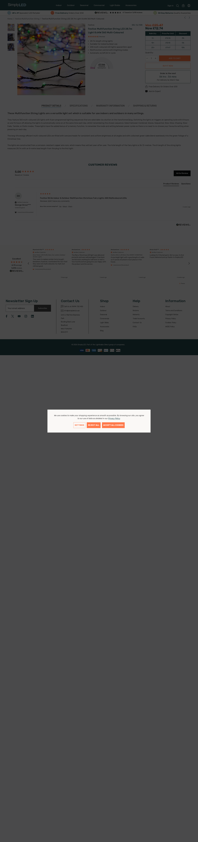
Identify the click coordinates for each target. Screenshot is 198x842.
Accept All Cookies (113, 425)
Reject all (93, 425)
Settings (79, 425)
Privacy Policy (114, 418)
